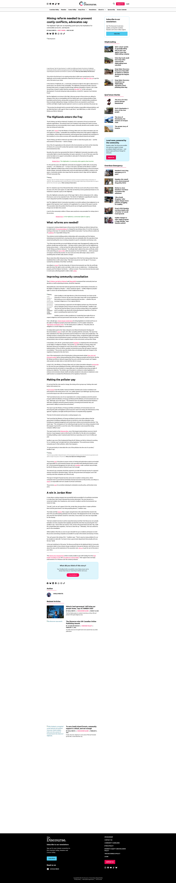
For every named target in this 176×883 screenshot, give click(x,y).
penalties (77, 465)
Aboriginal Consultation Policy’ (55, 324)
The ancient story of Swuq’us (121, 127)
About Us (101, 9)
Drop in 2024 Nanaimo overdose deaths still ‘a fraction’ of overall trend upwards (122, 211)
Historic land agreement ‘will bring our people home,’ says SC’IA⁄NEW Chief (80, 607)
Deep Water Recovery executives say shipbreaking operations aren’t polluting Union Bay (122, 83)
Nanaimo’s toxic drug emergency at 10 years (121, 172)
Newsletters (92, 9)
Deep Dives (81, 9)
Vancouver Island (82, 611)
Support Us (120, 4)
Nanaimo (63, 9)
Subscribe (117, 33)
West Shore (61, 30)
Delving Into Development (56, 555)
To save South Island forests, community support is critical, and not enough (81, 727)
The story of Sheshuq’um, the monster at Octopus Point (121, 119)
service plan (95, 364)
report (56, 130)
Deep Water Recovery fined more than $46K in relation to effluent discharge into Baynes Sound (122, 72)
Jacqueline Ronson (74, 625)
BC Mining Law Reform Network (58, 281)
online (75, 270)
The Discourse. (85, 877)
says (76, 344)
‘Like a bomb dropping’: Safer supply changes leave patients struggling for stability (122, 200)
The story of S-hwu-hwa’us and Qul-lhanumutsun (121, 101)
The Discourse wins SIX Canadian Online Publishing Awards (81, 622)
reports (60, 511)
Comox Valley (72, 9)
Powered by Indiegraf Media (96, 877)
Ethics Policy (109, 846)
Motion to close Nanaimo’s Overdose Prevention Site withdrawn (121, 190)
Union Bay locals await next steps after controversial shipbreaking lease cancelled (122, 61)
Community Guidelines (112, 843)
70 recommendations (61, 229)
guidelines (51, 232)
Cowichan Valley (54, 9)
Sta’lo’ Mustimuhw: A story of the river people (121, 110)
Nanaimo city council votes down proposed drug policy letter (122, 181)
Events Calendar (122, 9)
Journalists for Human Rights (71, 557)
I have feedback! (73, 575)
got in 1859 (62, 251)
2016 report (51, 389)
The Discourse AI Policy (112, 853)
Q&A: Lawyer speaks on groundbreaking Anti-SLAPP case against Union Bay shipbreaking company (122, 50)
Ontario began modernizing (65, 321)
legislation (76, 342)
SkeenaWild (73, 281)
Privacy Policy (77, 879)
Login (127, 4)
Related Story (56, 161)
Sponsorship (111, 9)
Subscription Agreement (88, 879)
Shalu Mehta (52, 30)
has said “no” (78, 89)
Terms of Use (99, 879)
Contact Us (108, 840)
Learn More (51, 858)
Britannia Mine (64, 431)
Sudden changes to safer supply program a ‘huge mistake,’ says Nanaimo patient (122, 220)
